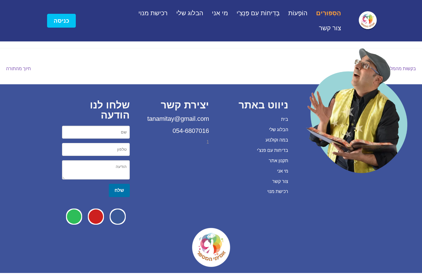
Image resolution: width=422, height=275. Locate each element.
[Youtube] (96, 216)
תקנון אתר (278, 160)
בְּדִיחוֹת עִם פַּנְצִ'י (258, 13)
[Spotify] (74, 216)
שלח (119, 190)
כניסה (61, 21)
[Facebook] (118, 216)
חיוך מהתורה (18, 68)
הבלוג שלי (189, 13)
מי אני (220, 13)
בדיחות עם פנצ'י (272, 150)
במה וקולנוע (277, 140)
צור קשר (330, 28)
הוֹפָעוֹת (297, 13)
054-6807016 (190, 130)
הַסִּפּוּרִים (328, 13)
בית (284, 119)
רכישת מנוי (153, 13)
